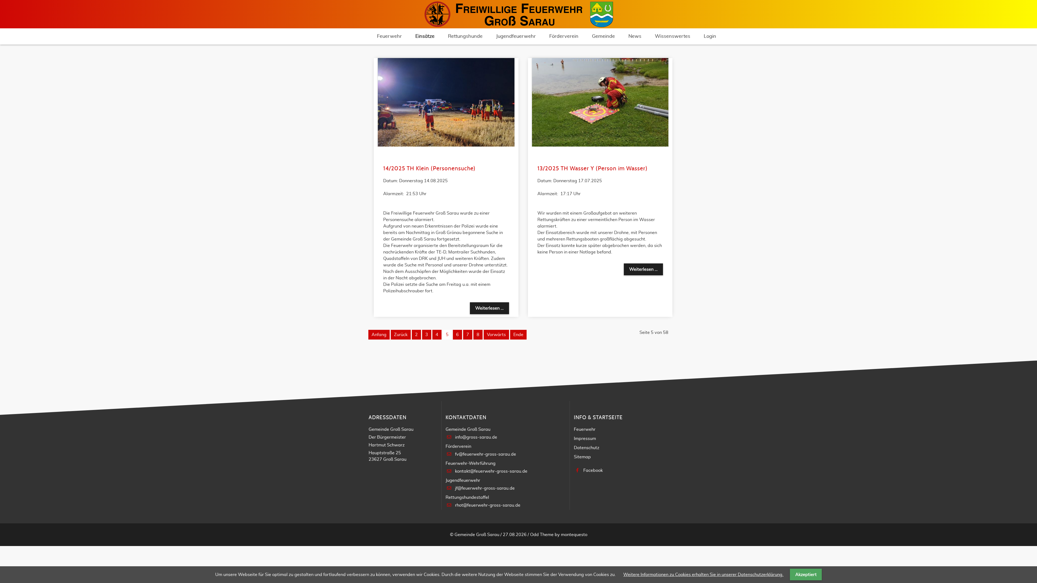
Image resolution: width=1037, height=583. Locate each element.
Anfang (379, 335)
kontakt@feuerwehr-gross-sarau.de (491, 471)
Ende (518, 335)
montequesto (574, 535)
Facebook (593, 470)
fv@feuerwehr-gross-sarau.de (485, 454)
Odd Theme (542, 535)
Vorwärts (496, 335)
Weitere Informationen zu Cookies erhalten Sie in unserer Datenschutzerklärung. (703, 574)
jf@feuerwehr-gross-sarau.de (485, 488)
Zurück (401, 335)
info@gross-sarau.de (476, 437)
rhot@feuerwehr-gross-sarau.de (487, 505)
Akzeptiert (806, 574)
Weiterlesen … (492, 308)
